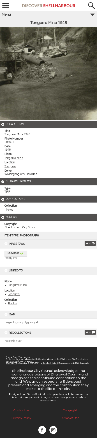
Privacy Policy (11, 357)
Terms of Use (24, 357)
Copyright (70, 410)
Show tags (13, 253)
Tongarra (14, 294)
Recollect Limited (50, 363)
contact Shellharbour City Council (67, 359)
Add (88, 243)
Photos (12, 303)
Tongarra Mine (17, 285)
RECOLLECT (11, 363)
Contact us (21, 410)
